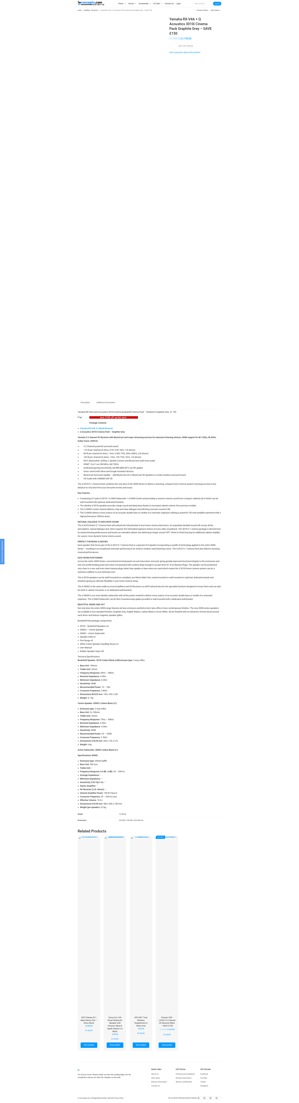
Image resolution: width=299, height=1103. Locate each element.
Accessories (143, 3)
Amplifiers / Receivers (91, 10)
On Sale (156, 3)
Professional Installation (185, 1074)
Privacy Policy (118, 1098)
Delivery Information (159, 1082)
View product (89, 1045)
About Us (154, 1074)
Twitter (203, 1082)
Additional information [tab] (105, 402)
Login (178, 3)
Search (192, 3)
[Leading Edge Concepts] (91, 4)
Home (80, 10)
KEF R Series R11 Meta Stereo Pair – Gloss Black (89, 1020)
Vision (120, 3)
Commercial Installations (2, 552)
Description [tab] (85, 402)
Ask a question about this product (184, 52)
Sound (131, 3)
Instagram (204, 1086)
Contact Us (169, 3)
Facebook (204, 1074)
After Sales (155, 1078)
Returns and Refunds (184, 1082)
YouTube (203, 1078)
